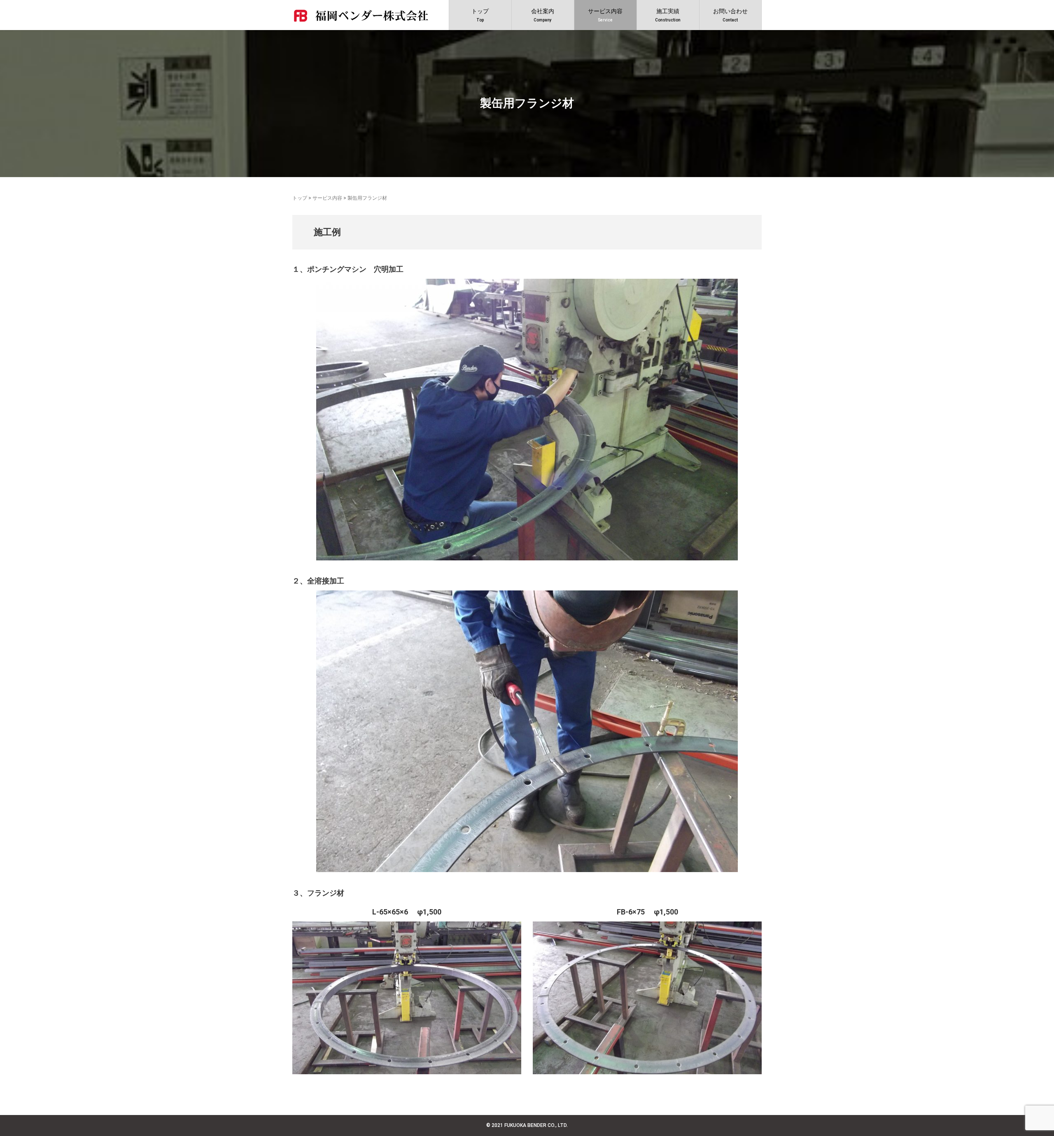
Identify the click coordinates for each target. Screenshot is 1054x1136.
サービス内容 (327, 198)
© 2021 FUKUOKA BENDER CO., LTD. (527, 1125)
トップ (299, 198)
